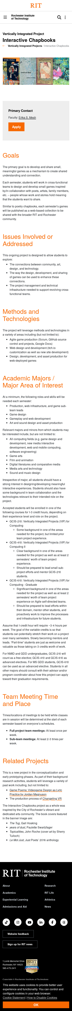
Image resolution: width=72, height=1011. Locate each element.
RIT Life (49, 892)
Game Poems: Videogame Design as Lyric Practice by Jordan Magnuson (36, 792)
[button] (5, 17)
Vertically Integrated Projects (25, 45)
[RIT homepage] (29, 873)
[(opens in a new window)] (6, 922)
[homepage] (5, 45)
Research (50, 885)
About (6, 885)
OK (36, 1004)
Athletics (50, 899)
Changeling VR (52, 798)
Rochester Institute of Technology (22, 17)
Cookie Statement (14, 998)
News (48, 906)
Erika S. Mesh (27, 117)
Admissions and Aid (15, 906)
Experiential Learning (15, 899)
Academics (9, 892)
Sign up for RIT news (20, 944)
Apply (18, 126)
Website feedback (18, 934)
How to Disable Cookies (42, 998)
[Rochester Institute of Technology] (36, 5)
